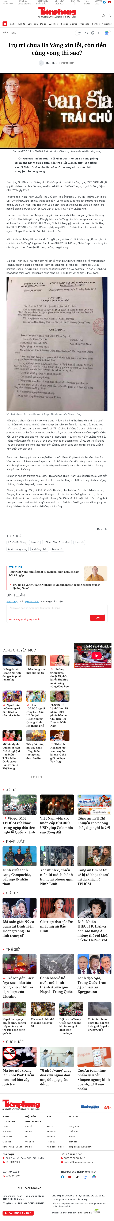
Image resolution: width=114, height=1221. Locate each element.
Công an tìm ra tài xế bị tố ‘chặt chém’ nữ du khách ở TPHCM (93, 877)
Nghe (6, 85)
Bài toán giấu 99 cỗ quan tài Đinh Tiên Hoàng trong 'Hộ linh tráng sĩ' (18, 928)
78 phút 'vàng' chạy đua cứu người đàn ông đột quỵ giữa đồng (56, 1077)
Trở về (6, 118)
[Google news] (95, 1177)
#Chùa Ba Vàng (17, 542)
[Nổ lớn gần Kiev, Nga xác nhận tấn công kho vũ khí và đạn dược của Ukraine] (20, 964)
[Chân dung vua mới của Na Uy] (36, 660)
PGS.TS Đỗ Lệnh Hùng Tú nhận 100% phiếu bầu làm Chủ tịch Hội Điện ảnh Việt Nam (59, 715)
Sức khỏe (53, 23)
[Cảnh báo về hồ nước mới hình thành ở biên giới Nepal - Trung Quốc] (57, 964)
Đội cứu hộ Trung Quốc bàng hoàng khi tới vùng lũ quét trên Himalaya (70, 1026)
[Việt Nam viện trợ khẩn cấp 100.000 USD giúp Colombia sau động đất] (57, 805)
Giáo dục (7, 1141)
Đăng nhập (12, 601)
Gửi (98, 617)
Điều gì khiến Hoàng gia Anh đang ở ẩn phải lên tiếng (12, 674)
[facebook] (104, 2)
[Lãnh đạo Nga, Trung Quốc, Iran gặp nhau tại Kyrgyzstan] (94, 964)
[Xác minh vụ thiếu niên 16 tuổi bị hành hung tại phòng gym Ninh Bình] (57, 856)
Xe (26, 1136)
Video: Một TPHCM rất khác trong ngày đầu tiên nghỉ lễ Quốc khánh (19, 825)
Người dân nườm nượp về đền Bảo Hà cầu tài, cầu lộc (12, 710)
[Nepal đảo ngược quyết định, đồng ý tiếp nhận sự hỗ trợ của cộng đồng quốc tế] (14, 1009)
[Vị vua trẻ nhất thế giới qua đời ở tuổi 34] (43, 1009)
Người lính (107, 23)
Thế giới (64, 23)
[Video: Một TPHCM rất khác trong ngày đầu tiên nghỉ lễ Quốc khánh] (20, 805)
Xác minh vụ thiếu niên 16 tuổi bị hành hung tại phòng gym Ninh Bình (56, 877)
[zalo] (87, 1177)
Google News (107, 33)
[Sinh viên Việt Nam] (90, 1107)
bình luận (100, 33)
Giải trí (12, 893)
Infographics (33, 1121)
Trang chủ (5, 23)
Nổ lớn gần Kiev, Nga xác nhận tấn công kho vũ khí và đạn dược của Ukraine (18, 987)
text (86, 33)
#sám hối (57, 549)
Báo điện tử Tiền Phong (57, 12)
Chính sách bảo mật (29, 1188)
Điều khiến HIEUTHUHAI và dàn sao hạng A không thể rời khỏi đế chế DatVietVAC (93, 930)
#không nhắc (40, 549)
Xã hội (13, 23)
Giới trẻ (73, 23)
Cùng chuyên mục (19, 650)
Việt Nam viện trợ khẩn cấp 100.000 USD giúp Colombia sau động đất (56, 825)
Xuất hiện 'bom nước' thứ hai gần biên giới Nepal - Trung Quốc (98, 1024)
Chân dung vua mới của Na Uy (35, 670)
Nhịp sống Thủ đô (55, 1146)
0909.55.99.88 (71, 1158)
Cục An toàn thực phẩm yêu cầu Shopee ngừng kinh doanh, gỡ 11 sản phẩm (93, 1079)
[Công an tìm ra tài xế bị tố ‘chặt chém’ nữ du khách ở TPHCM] (94, 856)
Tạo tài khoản (32, 601)
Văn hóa (9, 32)
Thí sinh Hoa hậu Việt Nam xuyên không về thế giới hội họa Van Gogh (58, 752)
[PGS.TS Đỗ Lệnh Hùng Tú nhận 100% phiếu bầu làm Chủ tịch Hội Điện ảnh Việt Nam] (59, 696)
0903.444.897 (13, 1175)
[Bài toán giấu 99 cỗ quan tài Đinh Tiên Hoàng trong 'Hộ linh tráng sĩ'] (20, 908)
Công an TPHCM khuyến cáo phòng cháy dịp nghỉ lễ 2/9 (93, 823)
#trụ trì (34, 542)
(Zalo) (82, 1158)
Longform (9, 1121)
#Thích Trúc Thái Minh (57, 542)
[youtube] (109, 2)
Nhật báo (30, 1116)
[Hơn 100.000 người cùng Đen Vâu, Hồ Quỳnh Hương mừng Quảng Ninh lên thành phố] (36, 696)
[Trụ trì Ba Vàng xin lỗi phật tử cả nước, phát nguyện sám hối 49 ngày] (95, 573)
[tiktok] (79, 1177)
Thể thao (95, 23)
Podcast (74, 1116)
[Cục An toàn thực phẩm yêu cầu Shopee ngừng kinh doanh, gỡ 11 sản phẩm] (94, 1057)
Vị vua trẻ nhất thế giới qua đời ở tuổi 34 (42, 1023)
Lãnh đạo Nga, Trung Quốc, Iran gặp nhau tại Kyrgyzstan (91, 985)
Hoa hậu (51, 1141)
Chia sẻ (6, 93)
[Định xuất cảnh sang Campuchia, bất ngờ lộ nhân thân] (20, 856)
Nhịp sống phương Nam (80, 1146)
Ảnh (49, 1116)
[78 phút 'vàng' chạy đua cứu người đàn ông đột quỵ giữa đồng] (57, 1057)
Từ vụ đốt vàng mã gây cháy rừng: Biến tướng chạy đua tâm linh (35, 751)
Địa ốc (43, 23)
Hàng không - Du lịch (12, 1146)
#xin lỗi (79, 542)
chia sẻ (79, 33)
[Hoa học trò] (107, 1107)
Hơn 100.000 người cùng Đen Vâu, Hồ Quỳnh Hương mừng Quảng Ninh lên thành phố (35, 715)
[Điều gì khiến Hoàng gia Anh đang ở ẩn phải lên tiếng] (12, 660)
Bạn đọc (73, 1141)
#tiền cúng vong (17, 549)
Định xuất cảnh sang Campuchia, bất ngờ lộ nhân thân (17, 877)
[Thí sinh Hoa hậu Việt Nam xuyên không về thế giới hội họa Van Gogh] (59, 735)
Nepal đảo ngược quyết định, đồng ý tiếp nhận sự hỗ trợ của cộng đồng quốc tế (14, 1026)
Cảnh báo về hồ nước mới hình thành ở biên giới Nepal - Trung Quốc (56, 985)
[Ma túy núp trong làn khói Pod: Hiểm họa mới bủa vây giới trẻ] (20, 1057)
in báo (93, 33)
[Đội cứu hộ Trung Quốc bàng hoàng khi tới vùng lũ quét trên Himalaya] (71, 1009)
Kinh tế (21, 23)
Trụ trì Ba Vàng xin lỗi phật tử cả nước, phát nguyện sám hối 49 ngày (44, 573)
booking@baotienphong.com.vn (79, 1162)
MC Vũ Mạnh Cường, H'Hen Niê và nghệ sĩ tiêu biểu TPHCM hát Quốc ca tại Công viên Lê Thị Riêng (11, 756)
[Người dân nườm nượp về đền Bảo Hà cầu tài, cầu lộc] (12, 696)
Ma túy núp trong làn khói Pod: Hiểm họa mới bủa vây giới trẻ (18, 1077)
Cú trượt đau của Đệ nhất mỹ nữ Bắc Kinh (56, 926)
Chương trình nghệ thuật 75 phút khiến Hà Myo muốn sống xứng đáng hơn (59, 677)
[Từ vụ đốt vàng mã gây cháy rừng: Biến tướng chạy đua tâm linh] (36, 735)
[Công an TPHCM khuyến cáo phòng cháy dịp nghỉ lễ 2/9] (94, 805)
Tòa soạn (8, 1154)
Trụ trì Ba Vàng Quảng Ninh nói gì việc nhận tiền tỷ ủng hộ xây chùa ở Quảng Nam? (56, 586)
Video (6, 1116)
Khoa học (29, 1141)
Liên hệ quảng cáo (71, 1154)
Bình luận (6, 110)
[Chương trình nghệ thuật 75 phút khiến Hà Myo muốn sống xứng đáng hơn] (59, 660)
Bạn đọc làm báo (19, 1213)
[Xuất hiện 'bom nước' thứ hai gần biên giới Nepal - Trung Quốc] (100, 1009)
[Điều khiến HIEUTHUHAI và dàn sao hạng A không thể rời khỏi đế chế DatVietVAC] (94, 908)
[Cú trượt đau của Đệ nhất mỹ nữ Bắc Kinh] (57, 908)
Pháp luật (84, 23)
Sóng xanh (33, 23)
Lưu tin (6, 102)
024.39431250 (13, 1162)
